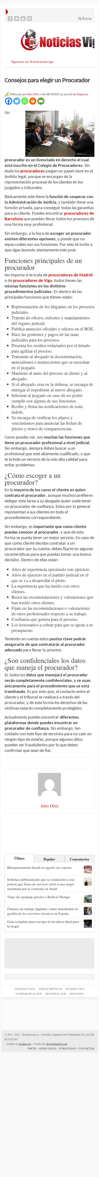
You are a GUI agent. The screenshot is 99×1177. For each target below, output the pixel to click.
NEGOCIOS (76, 994)
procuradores (32, 171)
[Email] (40, 101)
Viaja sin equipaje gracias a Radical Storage (38, 896)
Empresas (82, 94)
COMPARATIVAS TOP (29, 994)
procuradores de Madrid (70, 275)
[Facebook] (10, 18)
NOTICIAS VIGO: (25, 989)
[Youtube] (23, 18)
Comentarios (79, 859)
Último (19, 858)
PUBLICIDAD (67, 1048)
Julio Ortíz (33, 94)
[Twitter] (17, 18)
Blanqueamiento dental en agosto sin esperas (39, 867)
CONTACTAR (86, 1048)
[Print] (32, 101)
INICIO (32, 1048)
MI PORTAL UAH (55, 994)
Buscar (86, 18)
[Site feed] (30, 18)
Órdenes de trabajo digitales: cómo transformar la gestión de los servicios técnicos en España (42, 911)
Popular (49, 859)
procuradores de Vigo (32, 281)
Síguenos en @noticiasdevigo (32, 61)
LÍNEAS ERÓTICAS (50, 989)
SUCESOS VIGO (74, 989)
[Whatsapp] (24, 101)
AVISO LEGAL (48, 1048)
